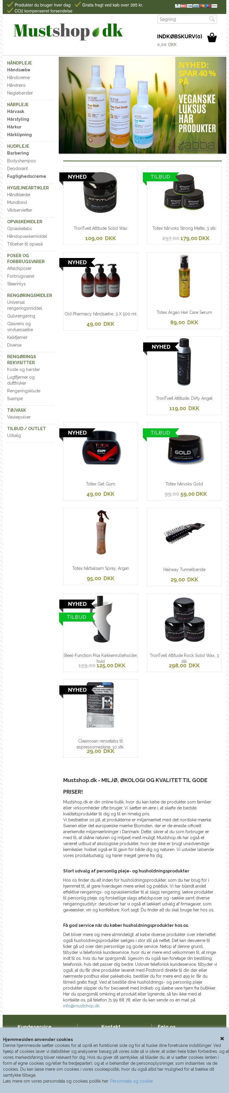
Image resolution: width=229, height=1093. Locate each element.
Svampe (15, 398)
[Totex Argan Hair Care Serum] (167, 300)
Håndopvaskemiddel (27, 236)
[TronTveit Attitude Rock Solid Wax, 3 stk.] (167, 641)
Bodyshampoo (21, 160)
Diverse (14, 345)
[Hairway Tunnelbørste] (167, 556)
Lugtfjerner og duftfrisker (21, 380)
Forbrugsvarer (21, 276)
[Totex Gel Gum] (83, 470)
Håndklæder (19, 194)
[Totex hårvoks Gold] (167, 470)
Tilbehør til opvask (25, 244)
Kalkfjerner (17, 337)
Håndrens (16, 85)
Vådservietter (19, 210)
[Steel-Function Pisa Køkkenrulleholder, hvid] (83, 641)
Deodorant (17, 168)
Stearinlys (16, 283)
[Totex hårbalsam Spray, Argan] (83, 556)
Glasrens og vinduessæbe (20, 326)
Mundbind (17, 202)
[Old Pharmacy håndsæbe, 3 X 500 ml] (83, 300)
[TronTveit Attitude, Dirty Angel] (167, 384)
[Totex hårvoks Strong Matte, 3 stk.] (167, 214)
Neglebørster (20, 93)
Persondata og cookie (131, 1081)
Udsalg (14, 435)
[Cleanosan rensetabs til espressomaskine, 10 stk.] (83, 727)
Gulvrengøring (21, 316)
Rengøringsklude (23, 391)
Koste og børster (23, 369)
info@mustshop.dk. (81, 1006)
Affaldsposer (19, 268)
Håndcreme (18, 77)
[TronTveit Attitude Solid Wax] (83, 214)
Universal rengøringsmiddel (24, 305)
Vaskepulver (19, 417)
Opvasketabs (19, 228)
